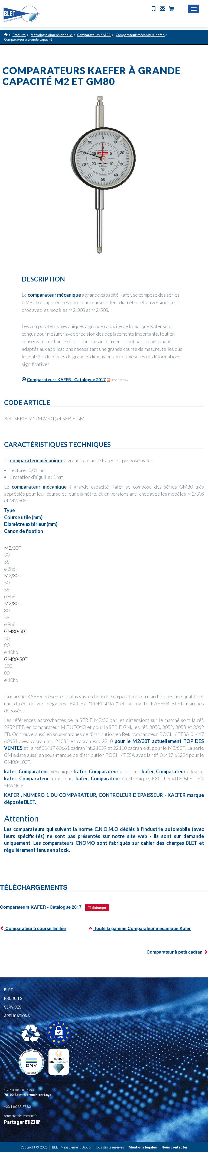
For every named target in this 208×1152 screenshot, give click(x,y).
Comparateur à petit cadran (175, 952)
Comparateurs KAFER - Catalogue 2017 (66, 379)
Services (12, 1007)
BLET (8, 990)
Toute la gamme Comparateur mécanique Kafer (142, 928)
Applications (17, 1016)
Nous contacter (174, 1147)
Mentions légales (143, 1147)
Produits (13, 998)
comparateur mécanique (54, 295)
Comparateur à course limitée (35, 928)
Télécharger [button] (97, 907)
